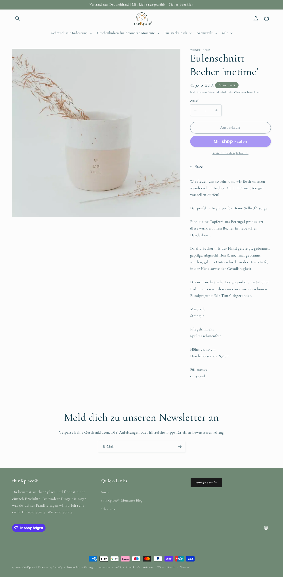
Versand (213, 92)
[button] (17, 18)
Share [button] (199, 167)
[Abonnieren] (179, 446)
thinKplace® (29, 567)
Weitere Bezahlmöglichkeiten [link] (230, 153)
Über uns (108, 509)
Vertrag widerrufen (206, 482)
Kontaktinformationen (139, 567)
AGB (118, 567)
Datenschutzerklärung (80, 567)
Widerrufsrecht (166, 567)
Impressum (104, 567)
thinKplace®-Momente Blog (121, 500)
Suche (105, 492)
